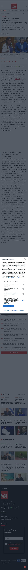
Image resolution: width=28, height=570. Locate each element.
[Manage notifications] (25, 567)
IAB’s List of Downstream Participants (15, 277)
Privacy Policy (21, 310)
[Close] (25, 259)
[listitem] (14, 281)
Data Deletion (6, 310)
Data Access (14, 310)
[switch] (23, 284)
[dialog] (14, 285)
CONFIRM (8, 305)
